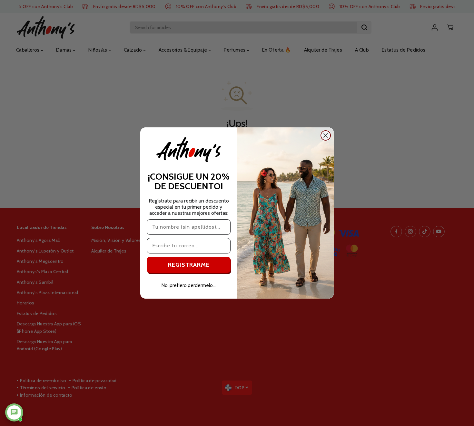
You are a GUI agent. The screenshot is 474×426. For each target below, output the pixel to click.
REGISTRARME (189, 264)
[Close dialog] (326, 135)
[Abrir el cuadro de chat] (14, 412)
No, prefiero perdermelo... (189, 285)
